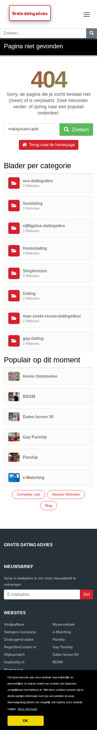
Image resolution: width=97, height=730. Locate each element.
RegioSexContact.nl (20, 647)
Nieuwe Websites (66, 494)
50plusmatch (14, 654)
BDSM (58, 662)
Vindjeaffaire (14, 624)
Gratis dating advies (30, 13)
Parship (59, 639)
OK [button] (25, 721)
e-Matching (62, 632)
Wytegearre (13, 669)
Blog (48, 505)
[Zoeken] (91, 33)
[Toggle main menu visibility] (87, 14)
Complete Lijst (28, 494)
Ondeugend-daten (19, 639)
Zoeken (79, 129)
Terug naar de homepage (51, 145)
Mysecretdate (64, 624)
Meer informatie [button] (27, 709)
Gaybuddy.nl (14, 662)
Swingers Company (20, 632)
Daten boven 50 (66, 654)
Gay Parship (63, 647)
